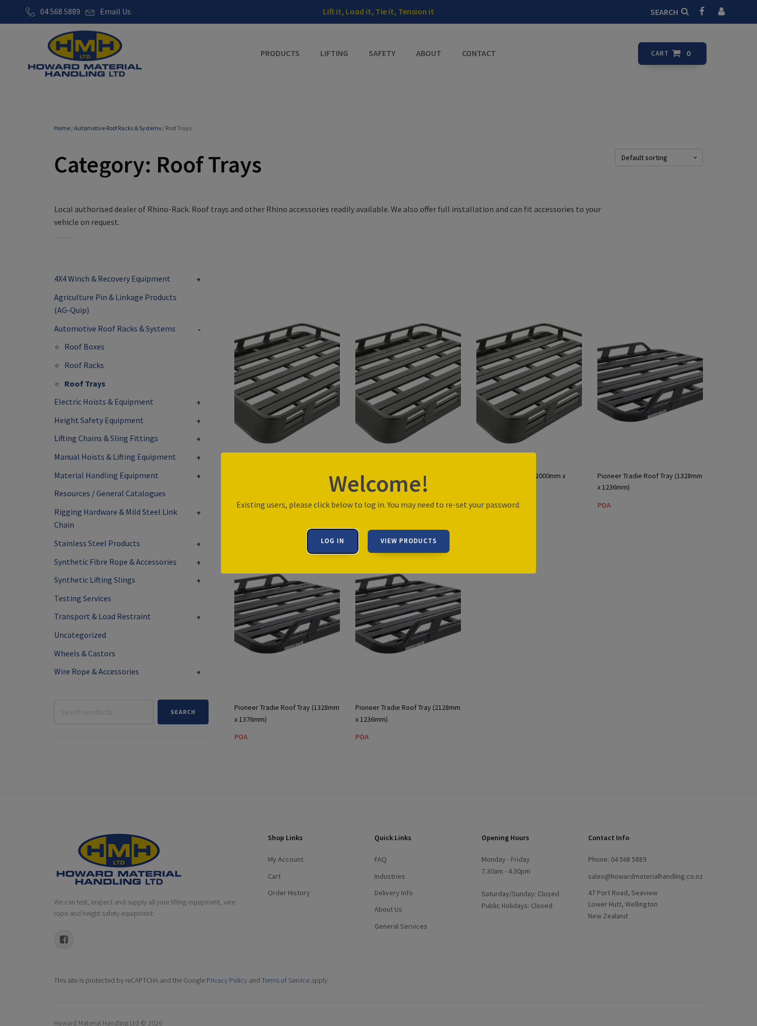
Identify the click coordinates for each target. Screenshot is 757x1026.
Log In (333, 540)
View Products (409, 540)
